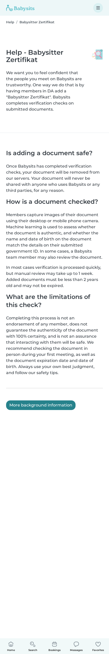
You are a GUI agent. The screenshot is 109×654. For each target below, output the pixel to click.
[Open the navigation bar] (98, 8)
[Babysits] (20, 8)
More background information (40, 405)
